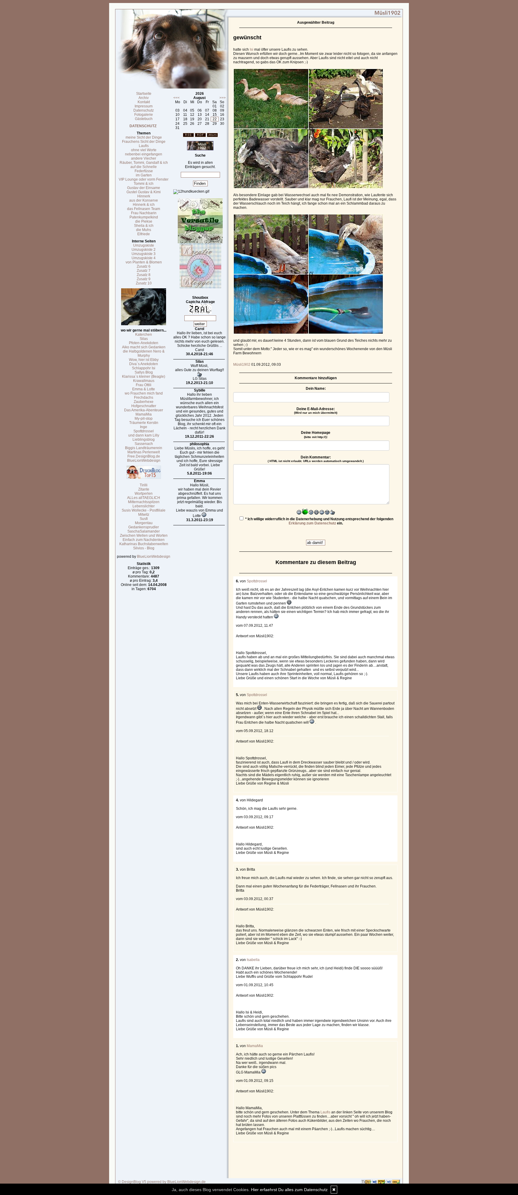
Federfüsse (144, 171)
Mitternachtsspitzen (143, 502)
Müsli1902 (241, 364)
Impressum (144, 106)
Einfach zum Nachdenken (144, 540)
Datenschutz (143, 110)
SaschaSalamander (143, 531)
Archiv (143, 98)
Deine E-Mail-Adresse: (315, 410)
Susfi (144, 519)
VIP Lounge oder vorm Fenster (143, 179)
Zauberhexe (143, 402)
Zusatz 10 (144, 283)
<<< (176, 98)
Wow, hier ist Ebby (144, 360)
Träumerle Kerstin (143, 423)
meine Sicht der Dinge (144, 137)
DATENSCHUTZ (143, 126)
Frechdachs (143, 397)
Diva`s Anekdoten (143, 364)
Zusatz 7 (143, 271)
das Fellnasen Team (143, 209)
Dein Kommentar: (316, 459)
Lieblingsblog (143, 439)
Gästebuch (144, 119)
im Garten (144, 175)
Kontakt (144, 102)
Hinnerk (143, 196)
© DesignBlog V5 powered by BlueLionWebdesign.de (162, 1182)
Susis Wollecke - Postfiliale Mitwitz (143, 512)
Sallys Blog (144, 372)
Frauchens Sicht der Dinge (143, 142)
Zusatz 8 (143, 275)
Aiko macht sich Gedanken (143, 347)
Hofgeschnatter (143, 406)
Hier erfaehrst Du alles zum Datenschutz (289, 1189)
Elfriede (143, 234)
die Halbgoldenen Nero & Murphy (144, 353)
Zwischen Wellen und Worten (144, 535)
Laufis (144, 146)
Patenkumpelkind (144, 217)
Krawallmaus (143, 381)
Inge (143, 427)
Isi (251, 49)
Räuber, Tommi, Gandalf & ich (144, 163)
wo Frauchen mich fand (144, 393)
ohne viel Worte (143, 150)
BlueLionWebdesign (143, 460)
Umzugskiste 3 (144, 254)
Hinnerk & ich (144, 205)
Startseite (143, 94)
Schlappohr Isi (143, 368)
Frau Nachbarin (143, 213)
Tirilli (143, 485)
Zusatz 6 (143, 266)
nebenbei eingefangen (143, 154)
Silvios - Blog (143, 548)
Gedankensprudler (143, 527)
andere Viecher (143, 158)
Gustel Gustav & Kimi (144, 192)
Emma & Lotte (143, 389)
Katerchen (143, 334)
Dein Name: (316, 388)
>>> (222, 98)
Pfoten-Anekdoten (143, 343)
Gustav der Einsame (143, 188)
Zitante (143, 489)
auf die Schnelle (143, 167)
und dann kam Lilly (143, 435)
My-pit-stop (144, 418)
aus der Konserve (143, 200)
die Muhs (143, 230)
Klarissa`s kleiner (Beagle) (143, 376)
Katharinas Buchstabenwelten (143, 544)
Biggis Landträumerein (143, 448)
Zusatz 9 (143, 279)
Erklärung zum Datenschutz (312, 523)
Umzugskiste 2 (144, 250)
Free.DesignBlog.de (143, 456)
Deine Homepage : (315, 435)
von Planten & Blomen (144, 262)
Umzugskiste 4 (144, 258)
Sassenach (144, 444)
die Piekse (143, 221)
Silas (144, 339)
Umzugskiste (143, 245)
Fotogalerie (143, 115)
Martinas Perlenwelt (143, 452)
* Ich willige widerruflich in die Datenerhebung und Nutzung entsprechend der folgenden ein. (318, 521)
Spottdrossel (143, 431)
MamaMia (143, 414)
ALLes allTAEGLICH (143, 498)
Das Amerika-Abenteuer (143, 410)
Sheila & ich (143, 226)
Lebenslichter (143, 506)
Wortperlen (144, 493)
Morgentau (144, 523)
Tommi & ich (143, 184)
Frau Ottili (143, 385)
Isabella (253, 960)
